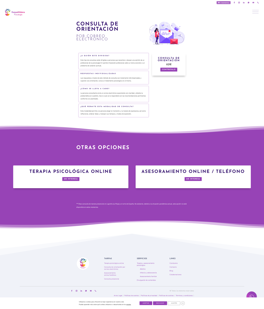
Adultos (143, 269)
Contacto (173, 267)
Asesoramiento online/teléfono (110, 274)
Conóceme (174, 263)
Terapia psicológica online (114, 263)
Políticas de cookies (131, 295)
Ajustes (174, 303)
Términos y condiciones (184, 295)
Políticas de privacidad (149, 295)
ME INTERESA (71, 179)
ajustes (128, 304)
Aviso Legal (118, 295)
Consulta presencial (111, 279)
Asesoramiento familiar (148, 276)
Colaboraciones (175, 274)
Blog (171, 271)
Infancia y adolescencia (148, 272)
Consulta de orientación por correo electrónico (114, 268)
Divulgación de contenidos (146, 280)
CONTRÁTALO (169, 69)
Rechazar (160, 303)
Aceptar (146, 303)
